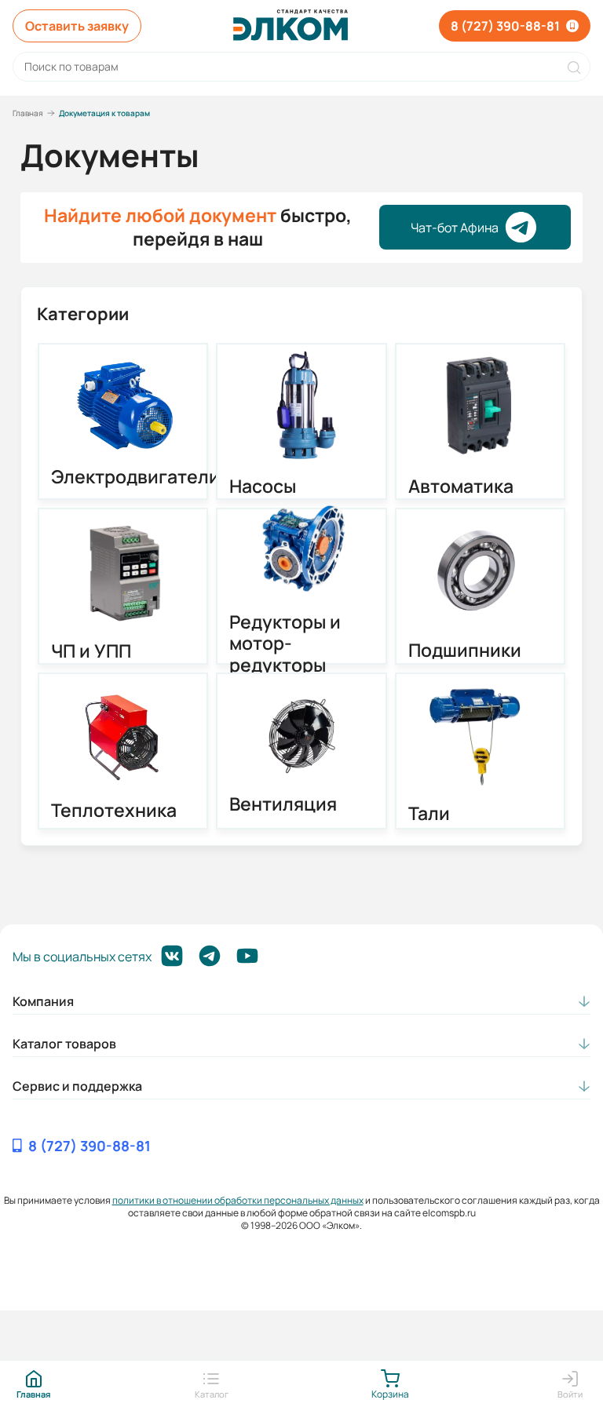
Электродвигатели (123, 477)
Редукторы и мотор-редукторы (285, 643)
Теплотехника (114, 811)
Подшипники (464, 651)
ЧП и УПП (91, 651)
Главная (28, 113)
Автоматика (460, 487)
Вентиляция (283, 804)
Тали (429, 814)
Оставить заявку (77, 26)
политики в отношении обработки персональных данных (238, 1200)
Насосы (262, 487)
